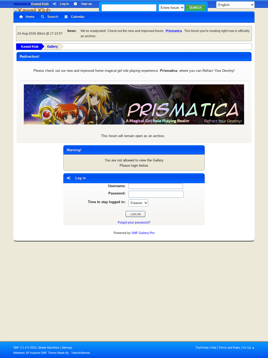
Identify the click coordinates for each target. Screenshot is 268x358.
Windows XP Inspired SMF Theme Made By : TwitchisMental (51, 352)
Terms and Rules (229, 347)
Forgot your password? (134, 222)
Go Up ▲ (249, 347)
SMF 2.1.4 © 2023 (24, 347)
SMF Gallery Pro (143, 233)
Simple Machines (48, 347)
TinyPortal (201, 347)
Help (213, 347)
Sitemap (67, 347)
